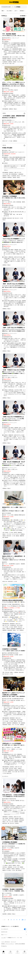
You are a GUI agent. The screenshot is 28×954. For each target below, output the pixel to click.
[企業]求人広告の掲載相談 (20, 943)
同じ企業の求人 (5, 776)
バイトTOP (3, 937)
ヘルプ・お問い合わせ (5, 941)
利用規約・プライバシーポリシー (7, 943)
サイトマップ (13, 941)
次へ (23, 919)
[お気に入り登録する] (24, 29)
